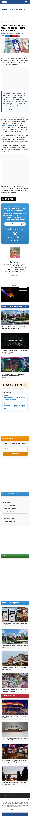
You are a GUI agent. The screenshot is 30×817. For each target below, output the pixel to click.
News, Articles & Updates (10, 603)
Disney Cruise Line (8, 515)
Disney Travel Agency (15, 795)
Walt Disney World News (10, 21)
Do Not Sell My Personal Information (15, 809)
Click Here (4, 9)
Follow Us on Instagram (10, 556)
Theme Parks (6, 502)
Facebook (7, 35)
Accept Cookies (15, 814)
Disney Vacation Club (8, 518)
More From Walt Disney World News (14, 306)
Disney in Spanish (24, 795)
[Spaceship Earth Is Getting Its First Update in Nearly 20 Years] (15, 341)
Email (19, 35)
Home (2, 21)
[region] (15, 807)
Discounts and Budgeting (9, 508)
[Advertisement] (15, 169)
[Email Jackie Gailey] (15, 278)
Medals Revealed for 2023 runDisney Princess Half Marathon (14, 397)
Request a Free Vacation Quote (15, 224)
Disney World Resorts (8, 511)
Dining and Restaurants (9, 505)
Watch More (23, 289)
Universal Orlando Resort (9, 521)
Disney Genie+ (5, 58)
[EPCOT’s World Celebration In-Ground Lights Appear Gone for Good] (15, 317)
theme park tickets (6, 125)
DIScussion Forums (6, 795)
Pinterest (14, 35)
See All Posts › (15, 275)
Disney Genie (20, 131)
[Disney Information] (4, 1)
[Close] (28, 800)
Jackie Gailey (5, 33)
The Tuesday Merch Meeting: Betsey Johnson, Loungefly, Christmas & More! (14, 406)
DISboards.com (7, 499)
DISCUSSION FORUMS (9, 494)
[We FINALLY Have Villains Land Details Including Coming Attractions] (15, 364)
